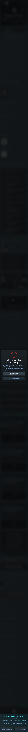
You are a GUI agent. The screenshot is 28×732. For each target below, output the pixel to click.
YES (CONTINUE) (14, 373)
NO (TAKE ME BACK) (14, 378)
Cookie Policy (21, 720)
